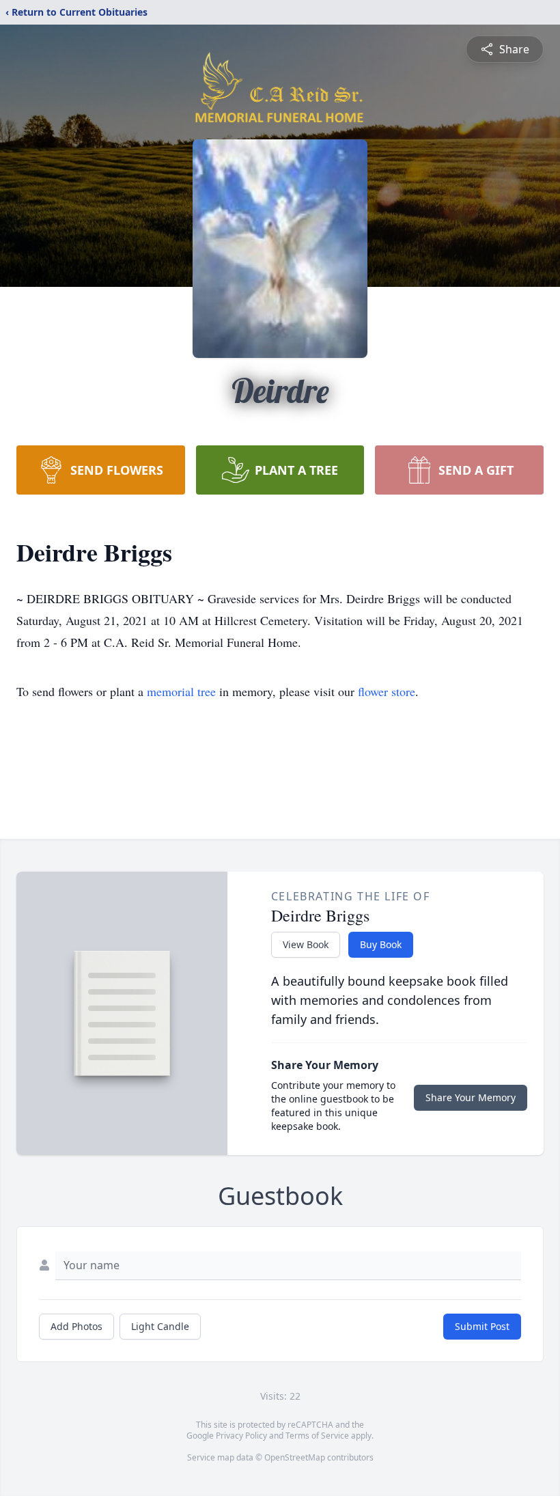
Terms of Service (317, 1435)
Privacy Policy (241, 1435)
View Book (305, 944)
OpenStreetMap (294, 1457)
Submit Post (482, 1326)
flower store (386, 691)
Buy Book (381, 944)
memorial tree (181, 691)
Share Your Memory (470, 1097)
